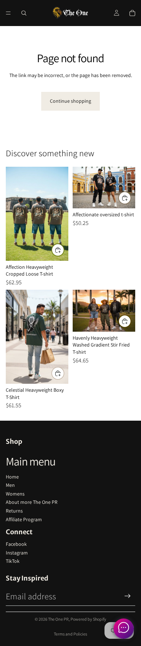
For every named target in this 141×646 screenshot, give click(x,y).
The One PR (58, 619)
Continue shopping (70, 101)
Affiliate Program (24, 519)
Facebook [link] (16, 544)
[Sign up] (127, 596)
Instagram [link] (17, 552)
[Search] (24, 13)
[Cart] (132, 13)
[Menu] (8, 13)
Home (12, 476)
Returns (14, 510)
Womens (15, 493)
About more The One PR (31, 502)
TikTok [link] (13, 561)
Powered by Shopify (88, 619)
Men (10, 485)
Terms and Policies (70, 634)
